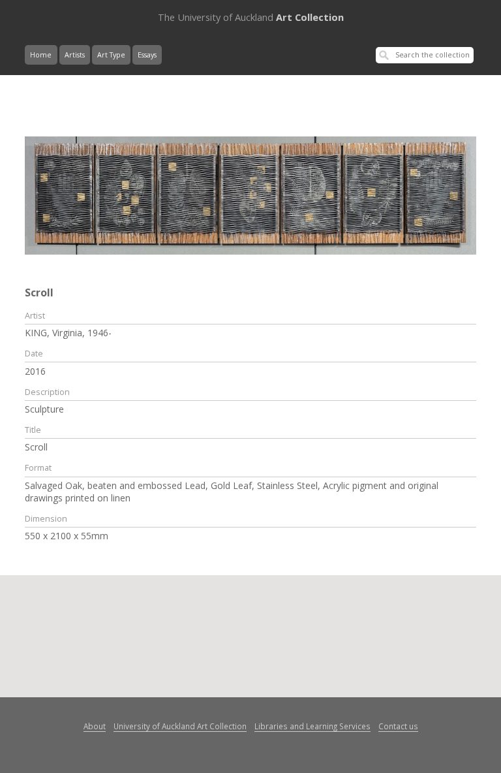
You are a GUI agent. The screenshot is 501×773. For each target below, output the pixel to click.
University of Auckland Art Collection (180, 726)
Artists (75, 54)
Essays (147, 54)
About (95, 726)
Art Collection (251, 17)
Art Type (111, 54)
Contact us (398, 726)
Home (41, 54)
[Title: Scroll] (250, 194)
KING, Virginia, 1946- (68, 332)
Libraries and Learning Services (312, 726)
